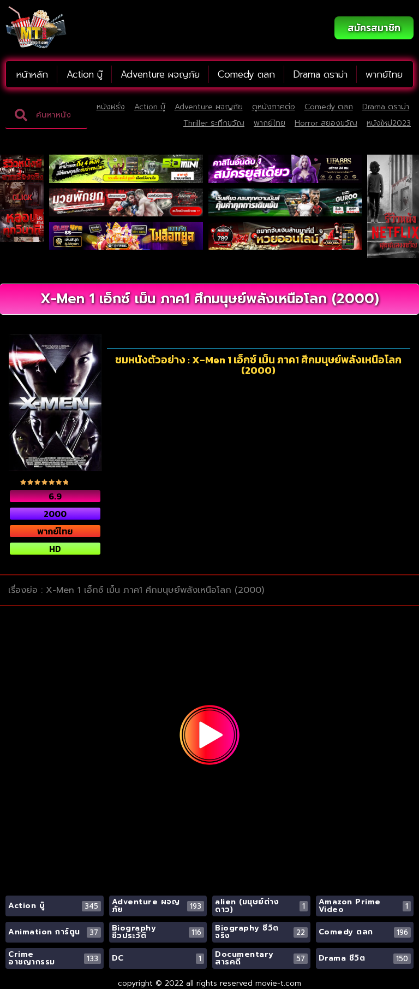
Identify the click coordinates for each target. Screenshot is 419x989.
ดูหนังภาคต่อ (273, 107)
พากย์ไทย (384, 74)
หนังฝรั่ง (111, 107)
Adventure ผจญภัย (160, 74)
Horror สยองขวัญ (326, 123)
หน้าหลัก (32, 74)
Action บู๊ (85, 74)
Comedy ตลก (246, 74)
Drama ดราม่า (321, 74)
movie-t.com (278, 983)
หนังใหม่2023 (389, 123)
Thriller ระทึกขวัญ (213, 123)
